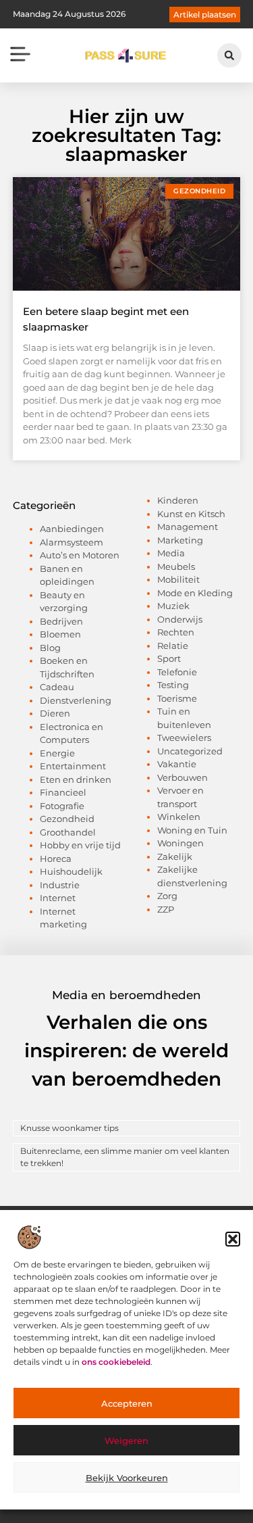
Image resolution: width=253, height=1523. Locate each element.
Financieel (63, 792)
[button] (233, 1239)
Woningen (180, 843)
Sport (169, 658)
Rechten (175, 632)
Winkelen (178, 816)
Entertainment (73, 765)
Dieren (55, 713)
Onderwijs (179, 619)
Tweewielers (184, 737)
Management (187, 526)
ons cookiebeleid (116, 1362)
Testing (173, 684)
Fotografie (62, 805)
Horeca (56, 858)
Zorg (167, 895)
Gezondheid (67, 818)
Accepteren (126, 1403)
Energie (57, 753)
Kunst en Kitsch (191, 513)
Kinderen (177, 500)
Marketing (180, 540)
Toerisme (177, 698)
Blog (50, 647)
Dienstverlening (75, 700)
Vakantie (176, 763)
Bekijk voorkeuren (127, 1477)
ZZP (165, 909)
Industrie (60, 884)
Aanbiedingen (72, 528)
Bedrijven (61, 621)
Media (171, 553)
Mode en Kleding (195, 592)
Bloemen (60, 634)
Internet (58, 897)
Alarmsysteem (71, 542)
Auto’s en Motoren (79, 555)
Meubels (176, 566)
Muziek (173, 605)
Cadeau (57, 686)
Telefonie (177, 672)
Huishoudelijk (71, 871)
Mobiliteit (178, 579)
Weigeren (126, 1440)
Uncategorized (190, 751)
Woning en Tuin (192, 830)
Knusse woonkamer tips (69, 1128)
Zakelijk (174, 856)
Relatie (172, 645)
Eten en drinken (75, 779)
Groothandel (68, 832)
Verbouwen (182, 777)
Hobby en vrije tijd (80, 845)
